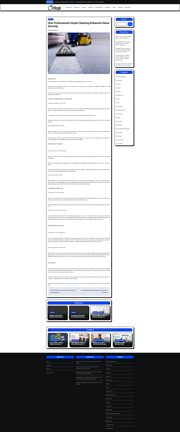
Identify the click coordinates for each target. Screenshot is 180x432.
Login (114, 7)
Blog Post (128, 7)
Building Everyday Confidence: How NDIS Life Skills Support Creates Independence (123, 50)
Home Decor (119, 114)
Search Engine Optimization (123, 129)
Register (120, 7)
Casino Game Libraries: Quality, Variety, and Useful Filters (123, 37)
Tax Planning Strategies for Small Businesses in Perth (78, 316)
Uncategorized (119, 143)
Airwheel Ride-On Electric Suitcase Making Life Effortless (99, 316)
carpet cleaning (53, 30)
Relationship (99, 7)
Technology (119, 136)
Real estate (119, 121)
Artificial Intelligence (121, 76)
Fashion (84, 7)
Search (124, 19)
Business (77, 7)
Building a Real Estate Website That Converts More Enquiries (56, 316)
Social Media (119, 132)
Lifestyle (90, 7)
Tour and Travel (119, 140)
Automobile (68, 7)
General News (119, 106)
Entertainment (119, 95)
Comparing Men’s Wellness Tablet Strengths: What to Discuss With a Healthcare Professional (123, 58)
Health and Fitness (120, 110)
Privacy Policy (49, 372)
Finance (118, 102)
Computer (118, 88)
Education (107, 7)
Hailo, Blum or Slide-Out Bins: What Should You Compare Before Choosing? (123, 43)
